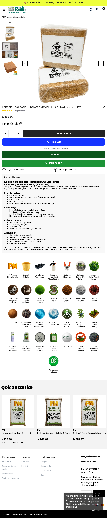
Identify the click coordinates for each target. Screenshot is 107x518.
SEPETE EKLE (64, 133)
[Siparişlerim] (97, 9)
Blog (42, 475)
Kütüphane (46, 470)
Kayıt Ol (24, 466)
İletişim (44, 461)
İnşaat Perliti (7, 473)
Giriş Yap (25, 461)
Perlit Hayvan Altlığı (10, 478)
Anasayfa (6, 461)
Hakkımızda (46, 466)
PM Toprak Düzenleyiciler (14, 17)
